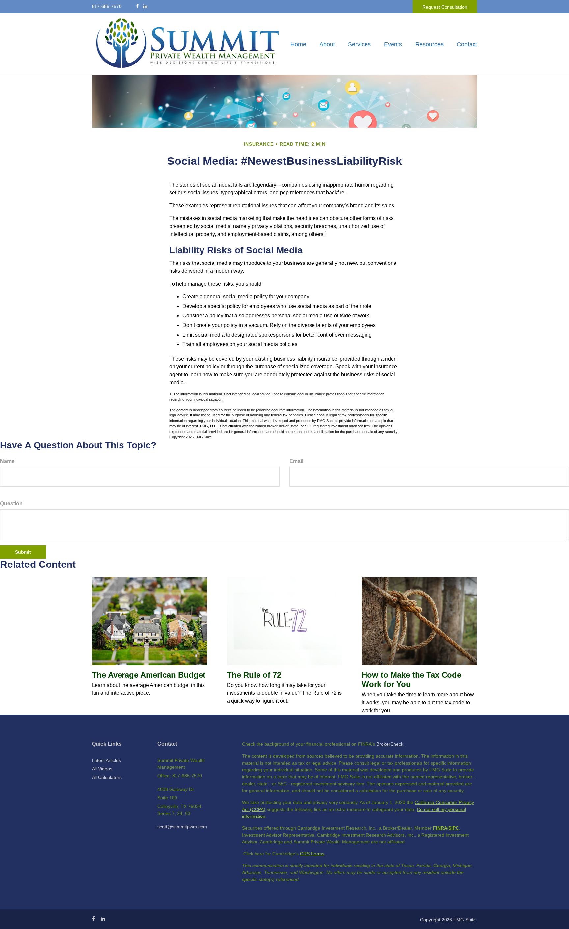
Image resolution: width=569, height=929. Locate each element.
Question (11, 503)
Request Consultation (444, 7)
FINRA (440, 828)
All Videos (102, 768)
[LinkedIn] (145, 6)
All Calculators (107, 777)
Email (296, 461)
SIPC (453, 828)
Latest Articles (106, 760)
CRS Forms (312, 853)
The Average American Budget (148, 674)
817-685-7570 (107, 6)
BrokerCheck (389, 744)
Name (7, 461)
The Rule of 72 (254, 674)
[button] (327, 44)
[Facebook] (137, 6)
